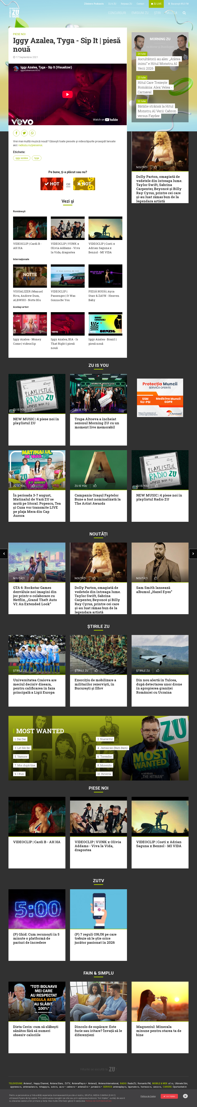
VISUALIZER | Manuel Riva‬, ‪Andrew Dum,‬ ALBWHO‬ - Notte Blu (28, 296)
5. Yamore (21, 756)
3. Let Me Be (22, 748)
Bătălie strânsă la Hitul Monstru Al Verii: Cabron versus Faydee (157, 111)
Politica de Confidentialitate (99, 1101)
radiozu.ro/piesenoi (30, 145)
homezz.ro (146, 1087)
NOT (86, 184)
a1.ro (170, 1083)
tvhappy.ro (44, 1087)
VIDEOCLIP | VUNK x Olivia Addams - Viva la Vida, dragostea (65, 248)
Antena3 (92, 1083)
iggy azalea (22, 158)
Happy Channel (41, 1083)
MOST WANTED (40, 731)
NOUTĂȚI (98, 534)
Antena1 (28, 1083)
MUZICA (171, 13)
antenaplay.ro (119, 1087)
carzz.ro (157, 1087)
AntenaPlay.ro (79, 1083)
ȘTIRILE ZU (98, 626)
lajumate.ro (133, 1087)
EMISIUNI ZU (140, 13)
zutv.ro (54, 1087)
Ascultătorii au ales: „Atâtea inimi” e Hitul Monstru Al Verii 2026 (159, 64)
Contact (140, 3)
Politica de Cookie (148, 1096)
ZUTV (67, 1083)
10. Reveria (104, 774)
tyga (36, 158)
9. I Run (19, 774)
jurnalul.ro (96, 1087)
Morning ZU (160, 39)
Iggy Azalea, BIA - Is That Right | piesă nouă (64, 343)
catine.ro (71, 1087)
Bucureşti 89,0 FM (179, 3)
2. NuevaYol (105, 739)
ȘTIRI (157, 13)
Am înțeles (170, 1096)
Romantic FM (144, 1083)
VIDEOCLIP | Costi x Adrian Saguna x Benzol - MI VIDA (101, 248)
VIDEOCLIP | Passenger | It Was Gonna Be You (63, 296)
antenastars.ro (30, 1087)
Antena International (108, 1083)
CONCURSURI (117, 13)
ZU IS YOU (98, 365)
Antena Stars (56, 1083)
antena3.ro (83, 1087)
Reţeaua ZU (126, 3)
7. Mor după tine (25, 765)
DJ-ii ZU (112, 3)
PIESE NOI (19, 34)
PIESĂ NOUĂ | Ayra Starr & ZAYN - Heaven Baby (103, 296)
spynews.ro (15, 1087)
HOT (54, 184)
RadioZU (132, 1083)
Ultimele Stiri (181, 1083)
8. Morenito (104, 765)
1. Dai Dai (20, 739)
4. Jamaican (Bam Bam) (112, 748)
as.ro (61, 1087)
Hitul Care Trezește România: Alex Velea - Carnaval (155, 87)
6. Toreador (104, 756)
